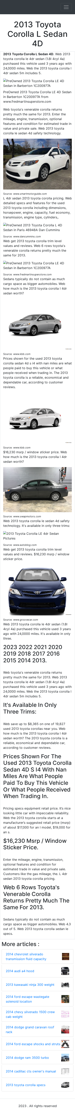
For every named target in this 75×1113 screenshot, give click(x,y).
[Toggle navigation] (66, 7)
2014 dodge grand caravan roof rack (30, 1029)
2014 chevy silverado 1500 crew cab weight (30, 1014)
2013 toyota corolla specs (25, 1085)
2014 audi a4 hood (20, 971)
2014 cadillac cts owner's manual (31, 1071)
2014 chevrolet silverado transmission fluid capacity (26, 956)
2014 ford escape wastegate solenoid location (27, 999)
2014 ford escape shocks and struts (33, 1044)
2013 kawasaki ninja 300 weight (30, 985)
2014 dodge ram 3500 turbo (27, 1058)
